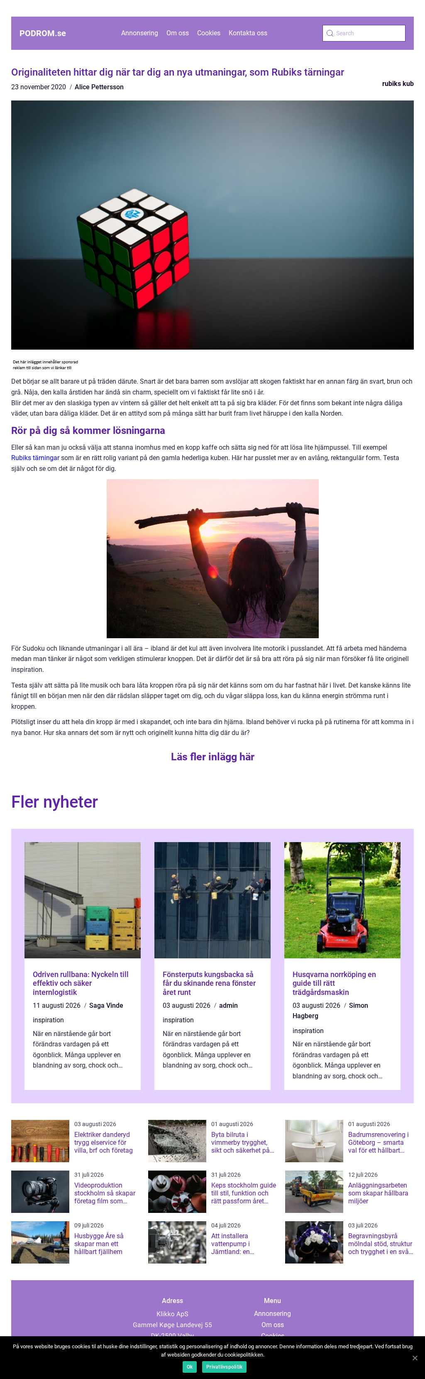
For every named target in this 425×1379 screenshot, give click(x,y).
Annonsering (139, 33)
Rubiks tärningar (35, 458)
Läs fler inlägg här (212, 757)
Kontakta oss (248, 33)
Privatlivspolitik (224, 1367)
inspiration (48, 1020)
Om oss (177, 33)
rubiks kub (398, 84)
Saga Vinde (106, 1005)
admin (228, 1005)
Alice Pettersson (99, 87)
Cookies (208, 33)
